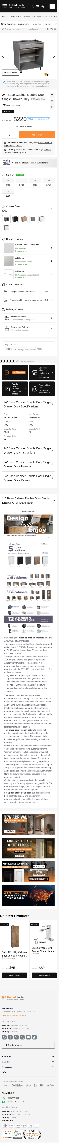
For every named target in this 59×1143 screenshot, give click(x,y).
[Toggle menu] (52, 6)
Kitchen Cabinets (40, 17)
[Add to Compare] (52, 101)
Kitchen (27, 17)
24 (29, 432)
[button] (15, 372)
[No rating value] (8, 361)
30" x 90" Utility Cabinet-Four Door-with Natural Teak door (14, 954)
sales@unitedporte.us (16, 1101)
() (17, 126)
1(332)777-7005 (13, 1098)
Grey (30, 425)
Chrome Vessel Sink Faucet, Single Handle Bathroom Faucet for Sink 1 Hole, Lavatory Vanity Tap (43, 949)
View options (14, 975)
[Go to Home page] (13, 6)
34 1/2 (6, 439)
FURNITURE (16, 17)
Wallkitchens (42, 163)
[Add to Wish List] (52, 95)
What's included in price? (38, 119)
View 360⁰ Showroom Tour (14, 1016)
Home (4, 17)
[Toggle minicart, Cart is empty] (37, 6)
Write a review (25, 126)
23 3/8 (6, 432)
